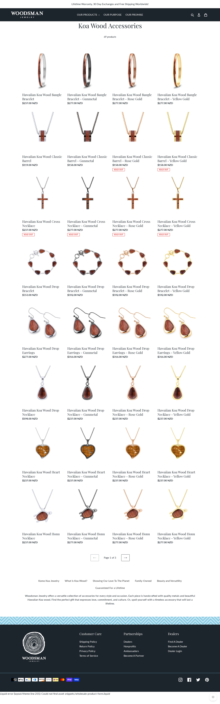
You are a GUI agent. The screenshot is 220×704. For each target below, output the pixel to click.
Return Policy (87, 646)
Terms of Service (88, 655)
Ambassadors (131, 650)
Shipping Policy (88, 641)
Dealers (128, 641)
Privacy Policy (87, 650)
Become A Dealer (177, 646)
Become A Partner (134, 655)
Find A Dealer (175, 641)
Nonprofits (130, 646)
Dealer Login (175, 650)
